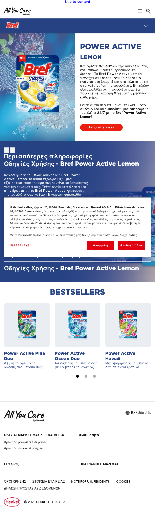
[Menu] (146, 26)
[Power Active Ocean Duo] (77, 336)
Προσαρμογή (19, 245)
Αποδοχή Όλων (131, 245)
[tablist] (77, 376)
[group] (77, 343)
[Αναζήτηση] (148, 11)
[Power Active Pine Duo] (27, 336)
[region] (77, 227)
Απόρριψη (100, 245)
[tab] (77, 157)
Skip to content (77, 1)
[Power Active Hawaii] (128, 336)
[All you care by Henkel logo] (17, 11)
